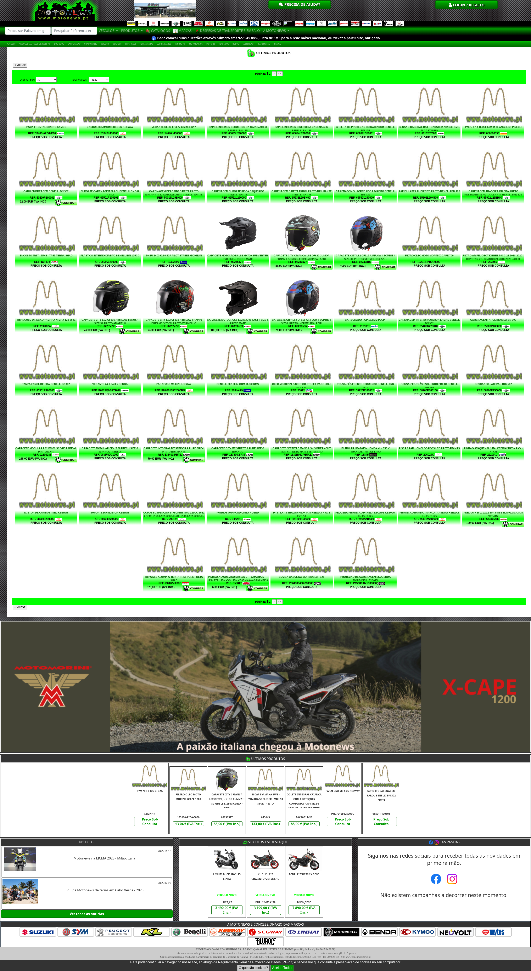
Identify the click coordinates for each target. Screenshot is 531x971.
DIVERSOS (117, 43)
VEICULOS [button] (107, 30)
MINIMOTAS (180, 43)
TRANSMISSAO (263, 43)
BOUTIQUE (59, 43)
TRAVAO (277, 43)
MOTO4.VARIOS (196, 43)
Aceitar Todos (282, 968)
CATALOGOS (160, 30)
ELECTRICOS (130, 43)
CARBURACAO (74, 43)
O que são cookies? (253, 968)
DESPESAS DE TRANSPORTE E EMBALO (229, 30)
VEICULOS (11, 43)
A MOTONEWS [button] (275, 30)
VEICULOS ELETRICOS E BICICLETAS (34, 43)
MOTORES (210, 43)
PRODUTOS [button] (130, 30)
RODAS (236, 43)
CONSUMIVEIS (90, 43)
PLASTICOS (224, 43)
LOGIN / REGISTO (468, 4)
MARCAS (185, 30)
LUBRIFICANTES (164, 43)
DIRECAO (105, 43)
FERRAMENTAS (146, 43)
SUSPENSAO (248, 43)
